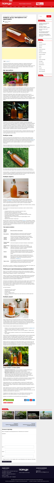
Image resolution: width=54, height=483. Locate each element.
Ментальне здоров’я (42, 52)
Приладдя (41, 61)
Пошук (49, 16)
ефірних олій (32, 328)
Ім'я (3, 446)
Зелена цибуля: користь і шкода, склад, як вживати (32, 414)
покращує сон (18, 258)
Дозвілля (23, 6)
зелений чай (32, 139)
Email (3, 451)
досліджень (9, 200)
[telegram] (33, 400)
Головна (4, 16)
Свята (40, 66)
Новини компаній (42, 54)
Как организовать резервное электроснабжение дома (44, 32)
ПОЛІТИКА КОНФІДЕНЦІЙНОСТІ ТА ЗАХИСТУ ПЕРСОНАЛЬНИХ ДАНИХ (16, 481)
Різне (40, 6)
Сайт (3, 456)
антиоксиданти (19, 168)
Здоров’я (35, 6)
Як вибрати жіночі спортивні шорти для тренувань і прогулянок (44, 24)
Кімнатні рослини (42, 49)
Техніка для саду (42, 69)
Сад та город (5, 6)
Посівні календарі (42, 59)
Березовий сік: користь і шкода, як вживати (45, 414)
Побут (19, 6)
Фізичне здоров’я (10, 402)
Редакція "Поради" (8, 21)
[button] (51, 6)
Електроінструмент (42, 44)
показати (7, 61)
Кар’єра (15, 6)
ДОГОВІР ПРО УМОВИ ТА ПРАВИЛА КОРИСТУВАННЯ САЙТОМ (39, 481)
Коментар (4, 433)
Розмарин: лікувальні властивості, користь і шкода (44, 27)
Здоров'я (8, 16)
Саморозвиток (29, 6)
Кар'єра (40, 47)
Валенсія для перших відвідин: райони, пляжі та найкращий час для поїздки (45, 35)
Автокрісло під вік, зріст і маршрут (9, 476)
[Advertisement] (23, 10)
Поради (6, 3)
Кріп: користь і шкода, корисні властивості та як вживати (19, 414)
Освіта (11, 6)
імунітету (24, 220)
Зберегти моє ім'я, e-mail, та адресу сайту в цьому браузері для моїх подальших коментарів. (19, 459)
